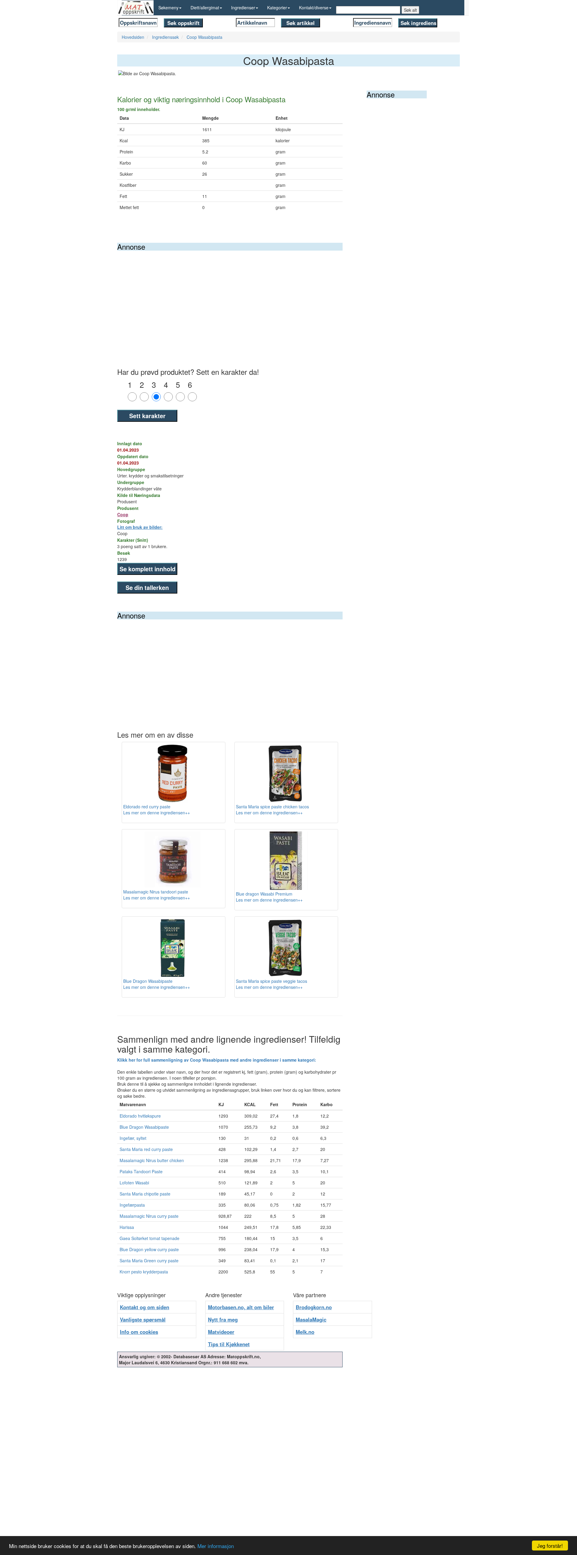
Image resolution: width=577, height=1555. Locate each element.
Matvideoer (221, 1331)
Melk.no (305, 1331)
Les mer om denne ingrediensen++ (156, 813)
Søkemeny (168, 8)
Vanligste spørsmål (143, 1319)
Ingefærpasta (132, 1205)
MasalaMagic (311, 1319)
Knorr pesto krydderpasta (144, 1272)
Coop (122, 514)
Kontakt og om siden (144, 1307)
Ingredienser (243, 8)
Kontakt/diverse (313, 8)
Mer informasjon (215, 1546)
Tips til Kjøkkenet (229, 1344)
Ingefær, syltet (133, 1138)
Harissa (127, 1227)
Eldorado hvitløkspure (140, 1116)
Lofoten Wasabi (134, 1183)
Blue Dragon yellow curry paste (149, 1249)
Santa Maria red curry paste (146, 1149)
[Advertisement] (230, 296)
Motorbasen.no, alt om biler (241, 1307)
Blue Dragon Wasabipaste (144, 1127)
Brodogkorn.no (314, 1307)
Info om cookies (139, 1331)
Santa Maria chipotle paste (145, 1194)
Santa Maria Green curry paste (149, 1260)
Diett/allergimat (205, 8)
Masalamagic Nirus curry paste (149, 1216)
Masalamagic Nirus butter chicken (152, 1160)
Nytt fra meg (223, 1319)
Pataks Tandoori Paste (141, 1171)
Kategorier (277, 8)
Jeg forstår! (550, 1545)
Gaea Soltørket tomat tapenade (149, 1238)
